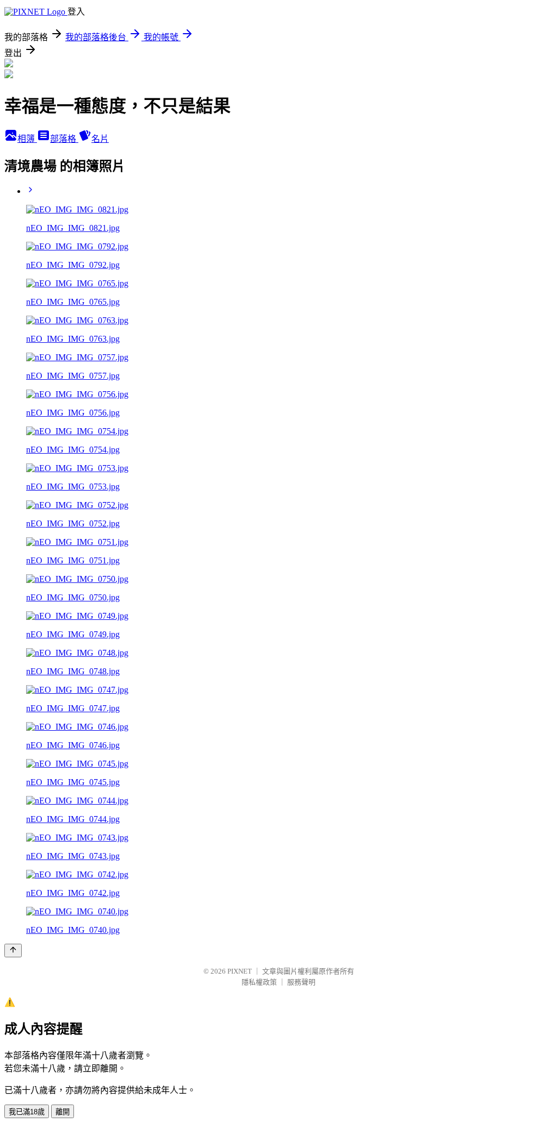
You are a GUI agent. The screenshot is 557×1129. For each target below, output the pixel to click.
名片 (100, 138)
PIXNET (239, 971)
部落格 (64, 138)
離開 (62, 1112)
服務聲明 (301, 982)
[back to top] (13, 950)
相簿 (27, 138)
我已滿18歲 (27, 1112)
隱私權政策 (259, 982)
